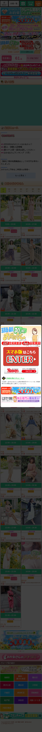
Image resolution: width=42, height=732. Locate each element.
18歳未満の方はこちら (15, 378)
